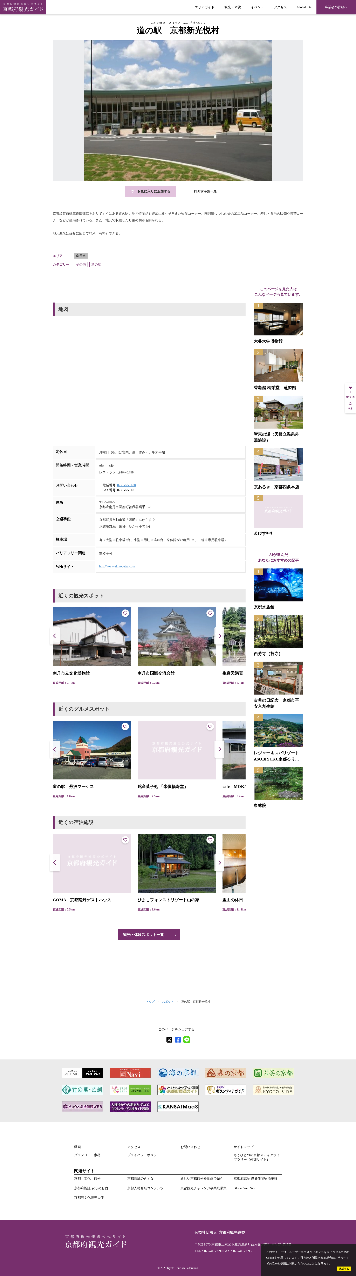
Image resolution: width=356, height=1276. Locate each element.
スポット (168, 1001)
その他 (81, 264)
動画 (77, 1147)
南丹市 (81, 256)
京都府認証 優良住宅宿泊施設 (255, 1178)
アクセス (280, 7)
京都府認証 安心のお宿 (91, 1188)
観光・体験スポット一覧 (143, 935)
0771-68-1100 (126, 485)
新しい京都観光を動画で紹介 (201, 1178)
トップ (150, 1001)
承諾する (344, 1268)
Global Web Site (244, 1188)
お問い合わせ (190, 1147)
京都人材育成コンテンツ (145, 1188)
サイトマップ (243, 1147)
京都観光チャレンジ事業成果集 (203, 1188)
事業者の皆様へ (336, 7)
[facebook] (178, 1039)
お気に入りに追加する (153, 191)
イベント (257, 7)
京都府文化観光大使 (89, 1197)
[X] (169, 1039)
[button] (219, 635)
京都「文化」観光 (87, 1178)
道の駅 (96, 264)
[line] (186, 1039)
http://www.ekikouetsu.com (117, 566)
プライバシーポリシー (143, 1155)
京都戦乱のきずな (140, 1178)
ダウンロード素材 (87, 1155)
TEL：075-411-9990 (208, 1251)
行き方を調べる (205, 191)
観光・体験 (232, 7)
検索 (350, 408)
